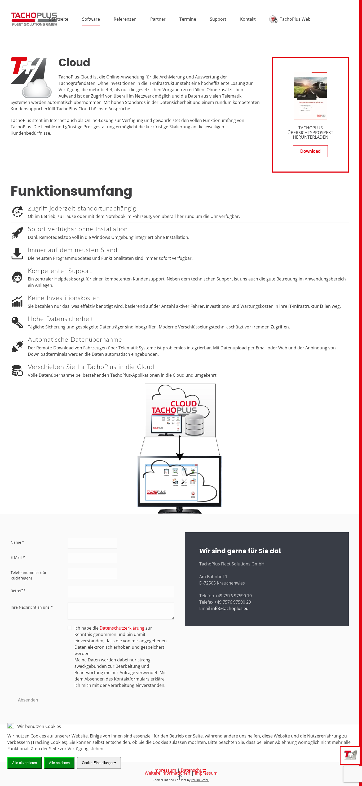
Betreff (18, 590)
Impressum (206, 773)
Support (218, 19)
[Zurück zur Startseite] (34, 19)
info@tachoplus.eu (230, 608)
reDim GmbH (200, 780)
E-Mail (18, 557)
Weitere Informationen (167, 773)
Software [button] (91, 19)
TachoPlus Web (295, 19)
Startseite (58, 19)
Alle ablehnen (59, 763)
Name (17, 542)
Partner (158, 19)
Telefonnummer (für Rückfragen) (29, 575)
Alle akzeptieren (24, 763)
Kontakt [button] (248, 19)
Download (310, 151)
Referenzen (125, 19)
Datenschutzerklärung (122, 628)
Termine (187, 19)
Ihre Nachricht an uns (32, 607)
